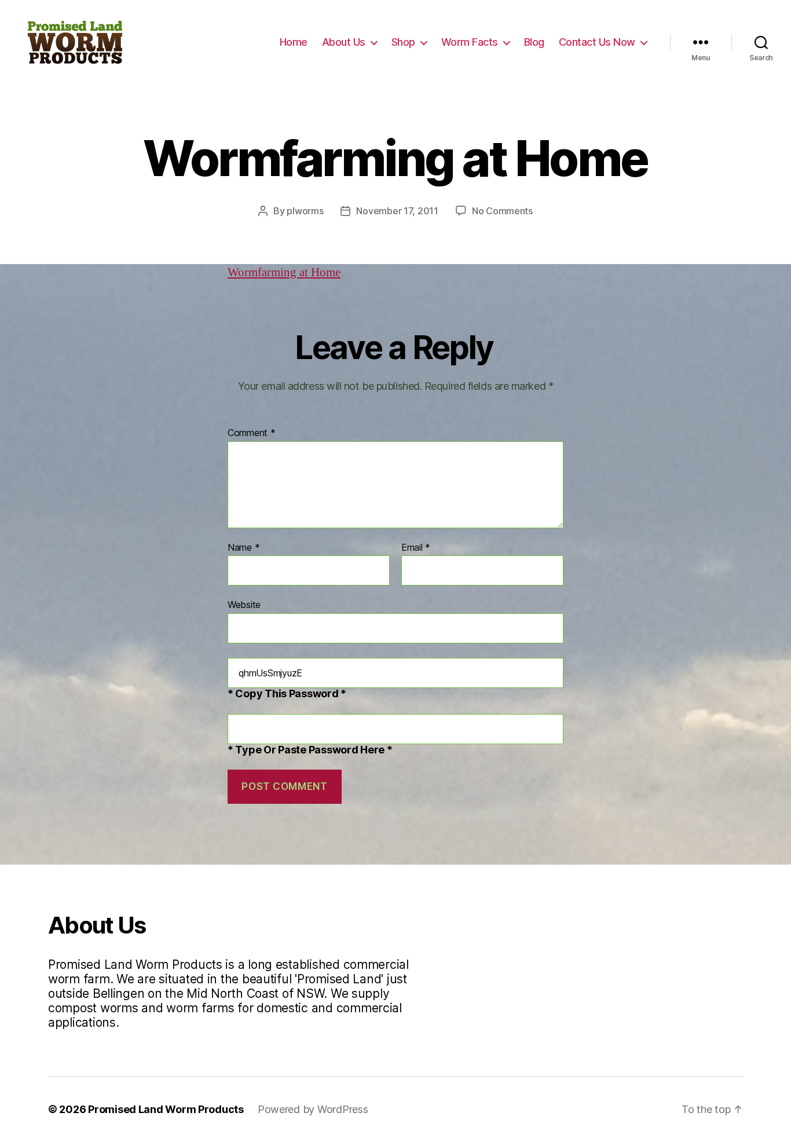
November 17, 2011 (397, 211)
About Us (343, 42)
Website (244, 604)
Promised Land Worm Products (166, 1109)
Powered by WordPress (313, 1109)
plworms (305, 211)
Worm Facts (469, 42)
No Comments (502, 211)
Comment (252, 433)
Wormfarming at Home (284, 272)
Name (243, 548)
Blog (534, 42)
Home (293, 42)
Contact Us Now (597, 42)
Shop (403, 42)
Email (415, 548)
